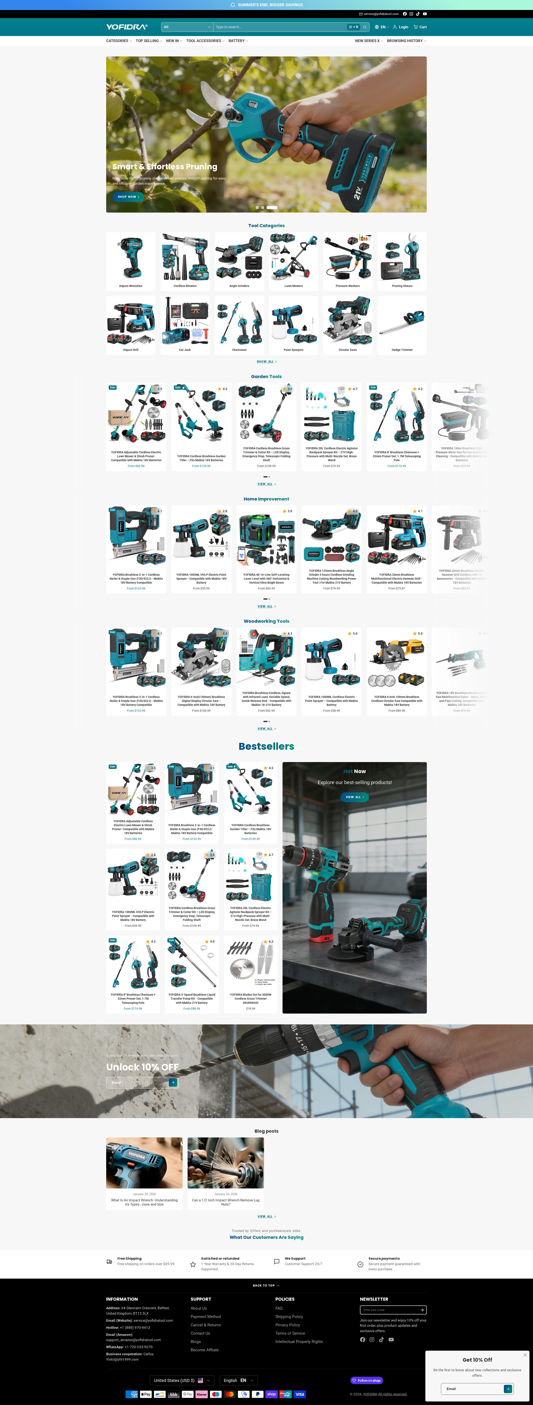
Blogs (196, 1341)
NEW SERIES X (367, 41)
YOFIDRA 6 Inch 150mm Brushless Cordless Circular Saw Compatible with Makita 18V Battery (397, 672)
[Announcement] (266, 5)
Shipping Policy (289, 1316)
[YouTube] (425, 14)
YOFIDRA (370, 1394)
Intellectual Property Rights (299, 1341)
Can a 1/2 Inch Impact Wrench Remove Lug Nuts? (226, 1173)
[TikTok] (418, 14)
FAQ (279, 1308)
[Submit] (508, 1389)
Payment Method (206, 1316)
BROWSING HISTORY (405, 41)
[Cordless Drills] (131, 325)
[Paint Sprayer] (293, 325)
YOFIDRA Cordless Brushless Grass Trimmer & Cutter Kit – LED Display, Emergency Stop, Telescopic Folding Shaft (267, 427)
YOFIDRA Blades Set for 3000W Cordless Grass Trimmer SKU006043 (251, 975)
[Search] (364, 27)
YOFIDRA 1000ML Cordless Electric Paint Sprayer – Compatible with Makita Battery (331, 672)
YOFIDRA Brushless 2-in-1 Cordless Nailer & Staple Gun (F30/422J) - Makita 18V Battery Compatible (136, 549)
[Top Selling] (355, 888)
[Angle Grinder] (239, 261)
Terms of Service (290, 1333)
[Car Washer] (348, 261)
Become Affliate (205, 1350)
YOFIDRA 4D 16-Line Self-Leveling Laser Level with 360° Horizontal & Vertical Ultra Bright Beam (267, 549)
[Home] (127, 27)
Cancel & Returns (206, 1325)
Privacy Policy (287, 1325)
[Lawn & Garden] (293, 261)
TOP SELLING (147, 41)
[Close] (525, 1355)
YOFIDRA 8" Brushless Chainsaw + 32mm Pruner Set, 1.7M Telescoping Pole (397, 427)
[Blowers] (185, 261)
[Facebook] (405, 14)
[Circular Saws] (348, 325)
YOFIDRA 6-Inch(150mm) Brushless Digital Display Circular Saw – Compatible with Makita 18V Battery (201, 672)
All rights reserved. (392, 1394)
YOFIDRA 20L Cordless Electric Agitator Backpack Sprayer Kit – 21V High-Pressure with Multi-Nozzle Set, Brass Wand (331, 427)
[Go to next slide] (425, 430)
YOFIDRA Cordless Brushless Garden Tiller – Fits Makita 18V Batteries (201, 427)
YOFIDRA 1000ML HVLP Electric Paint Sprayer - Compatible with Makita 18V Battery (201, 549)
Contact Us (200, 1333)
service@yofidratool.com (381, 14)
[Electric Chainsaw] (239, 325)
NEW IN (172, 41)
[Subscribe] (422, 1309)
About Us (199, 1308)
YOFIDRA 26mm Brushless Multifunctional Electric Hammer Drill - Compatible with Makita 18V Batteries (397, 549)
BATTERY (237, 41)
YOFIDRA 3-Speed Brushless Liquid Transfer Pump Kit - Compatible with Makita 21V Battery (192, 975)
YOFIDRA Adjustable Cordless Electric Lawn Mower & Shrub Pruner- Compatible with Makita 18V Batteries (136, 427)
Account (400, 27)
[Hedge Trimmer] (402, 325)
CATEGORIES (117, 41)
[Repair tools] (185, 325)
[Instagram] (411, 14)
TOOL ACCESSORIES (203, 41)
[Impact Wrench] (131, 261)
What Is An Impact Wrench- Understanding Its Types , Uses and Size (144, 1173)
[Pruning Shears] (402, 261)
